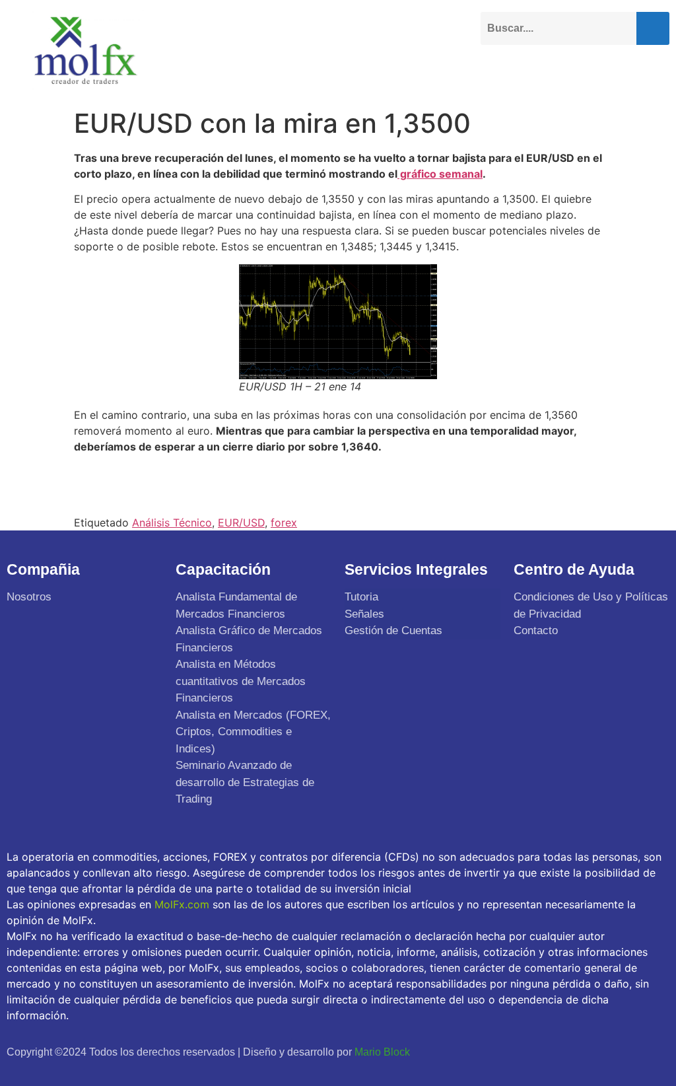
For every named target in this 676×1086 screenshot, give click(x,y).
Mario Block (382, 1052)
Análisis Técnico (172, 522)
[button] (658, 70)
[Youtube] (549, 1050)
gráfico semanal (440, 173)
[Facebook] (492, 1050)
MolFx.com (181, 904)
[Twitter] (521, 1050)
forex (284, 522)
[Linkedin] (578, 1050)
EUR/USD (241, 522)
